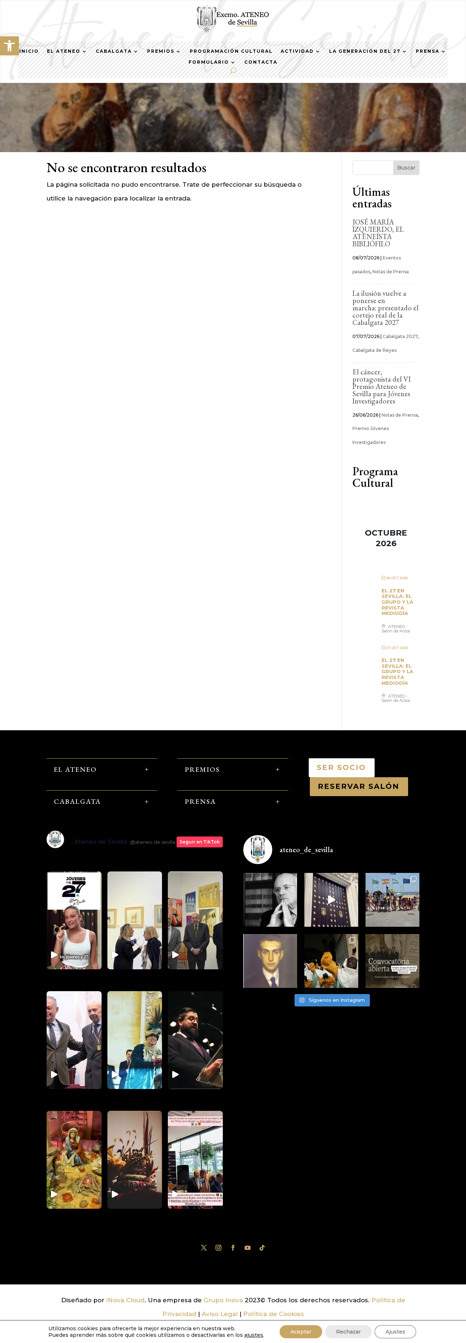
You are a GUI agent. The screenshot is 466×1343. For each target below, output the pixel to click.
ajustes (253, 1335)
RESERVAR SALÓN (359, 786)
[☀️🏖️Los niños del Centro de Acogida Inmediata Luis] (392, 900)
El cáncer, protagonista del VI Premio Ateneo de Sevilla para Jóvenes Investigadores (381, 386)
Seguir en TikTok (199, 842)
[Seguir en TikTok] (262, 1247)
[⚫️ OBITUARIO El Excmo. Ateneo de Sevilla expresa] (270, 900)
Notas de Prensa (390, 271)
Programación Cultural (231, 51)
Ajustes (395, 1331)
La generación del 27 (364, 51)
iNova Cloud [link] (125, 1300)
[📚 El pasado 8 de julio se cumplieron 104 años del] (270, 961)
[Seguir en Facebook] (233, 1247)
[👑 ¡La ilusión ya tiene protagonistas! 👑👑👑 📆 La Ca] (331, 961)
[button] (9, 45)
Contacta (260, 62)
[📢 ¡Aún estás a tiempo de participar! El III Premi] (392, 961)
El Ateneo (63, 51)
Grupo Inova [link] (224, 1300)
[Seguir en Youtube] (247, 1247)
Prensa (427, 51)
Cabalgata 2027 (400, 336)
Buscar (406, 167)
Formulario (209, 62)
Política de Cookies (273, 1314)
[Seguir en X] (204, 1247)
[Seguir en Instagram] (218, 1247)
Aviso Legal (220, 1314)
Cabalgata (114, 51)
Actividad (297, 51)
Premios (160, 51)
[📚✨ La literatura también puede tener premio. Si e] (331, 900)
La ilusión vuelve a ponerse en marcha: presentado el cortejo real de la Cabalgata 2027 (385, 308)
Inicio (29, 51)
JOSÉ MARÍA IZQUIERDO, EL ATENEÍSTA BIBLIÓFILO (378, 233)
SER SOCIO (342, 767)
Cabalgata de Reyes (374, 350)
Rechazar (348, 1331)
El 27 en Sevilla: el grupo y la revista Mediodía (397, 602)
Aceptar (301, 1331)
